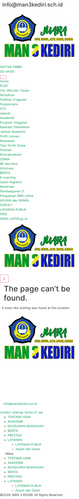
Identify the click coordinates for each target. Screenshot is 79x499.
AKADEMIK (15, 421)
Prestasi (6, 150)
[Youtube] (39, 395)
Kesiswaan (7, 141)
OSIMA (5, 159)
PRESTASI (15, 435)
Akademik (7, 118)
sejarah (5, 113)
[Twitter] (39, 377)
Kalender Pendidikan (15, 127)
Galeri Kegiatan (11, 182)
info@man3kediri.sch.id (19, 404)
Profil (4, 86)
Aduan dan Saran (27, 449)
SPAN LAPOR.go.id (13, 219)
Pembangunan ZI (12, 191)
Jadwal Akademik (13, 131)
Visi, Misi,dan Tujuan (14, 90)
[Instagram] (39, 386)
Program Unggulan (13, 122)
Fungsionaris (9, 104)
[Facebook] (39, 368)
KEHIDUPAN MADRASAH (26, 426)
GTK (3, 109)
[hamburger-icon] (3, 77)
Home (4, 81)
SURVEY (6, 205)
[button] (39, 453)
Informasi (6, 168)
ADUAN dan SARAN (14, 200)
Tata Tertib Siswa (12, 145)
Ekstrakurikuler (11, 154)
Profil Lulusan (10, 136)
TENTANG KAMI (19, 417)
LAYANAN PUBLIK (13, 209)
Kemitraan (7, 186)
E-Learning (8, 177)
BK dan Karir (9, 164)
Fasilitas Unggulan (13, 99)
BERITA (5, 173)
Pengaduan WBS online (16, 196)
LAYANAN (15, 440)
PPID (3, 214)
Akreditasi (7, 95)
